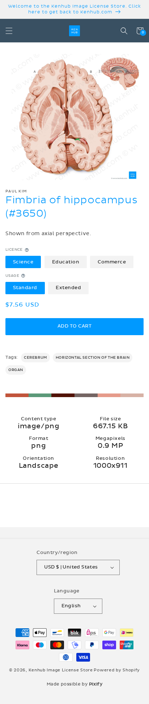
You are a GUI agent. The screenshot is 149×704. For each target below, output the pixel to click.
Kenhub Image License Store (61, 670)
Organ (15, 370)
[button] (9, 31)
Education (66, 262)
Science (23, 262)
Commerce (112, 262)
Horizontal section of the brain (93, 357)
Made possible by (75, 684)
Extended (68, 288)
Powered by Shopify (117, 670)
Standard (25, 288)
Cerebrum (35, 357)
